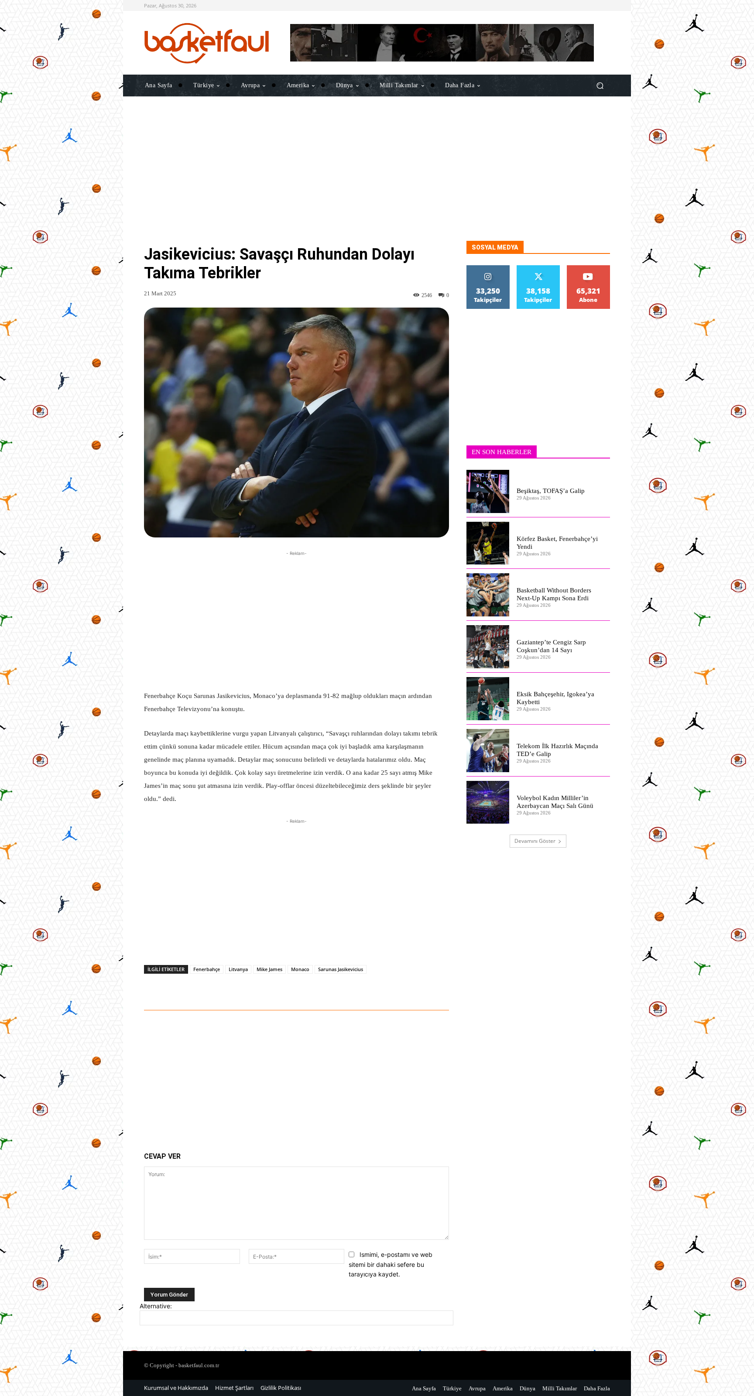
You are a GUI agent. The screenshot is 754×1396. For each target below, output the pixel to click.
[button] (599, 85)
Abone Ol (588, 268)
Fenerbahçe (206, 969)
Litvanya (238, 969)
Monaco (300, 969)
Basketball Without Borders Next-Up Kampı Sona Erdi (554, 594)
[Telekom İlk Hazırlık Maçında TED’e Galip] (488, 750)
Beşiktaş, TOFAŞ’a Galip (551, 490)
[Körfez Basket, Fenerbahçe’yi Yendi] (488, 543)
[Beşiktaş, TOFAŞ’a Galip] (488, 491)
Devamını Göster (534, 841)
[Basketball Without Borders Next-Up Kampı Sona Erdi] (488, 594)
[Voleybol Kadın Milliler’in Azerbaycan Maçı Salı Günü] (488, 802)
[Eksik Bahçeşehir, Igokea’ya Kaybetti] (488, 698)
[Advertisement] (377, 180)
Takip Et (488, 268)
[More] (405, 986)
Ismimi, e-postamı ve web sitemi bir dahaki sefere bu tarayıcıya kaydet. (390, 1264)
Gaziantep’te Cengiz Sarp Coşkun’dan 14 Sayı (551, 646)
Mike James (269, 969)
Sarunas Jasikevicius (340, 969)
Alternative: (156, 1306)
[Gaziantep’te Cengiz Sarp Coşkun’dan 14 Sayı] (488, 646)
